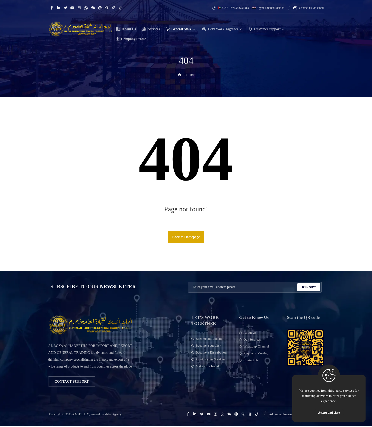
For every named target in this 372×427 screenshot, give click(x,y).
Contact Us (250, 360)
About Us (249, 332)
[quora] (106, 7)
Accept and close (329, 412)
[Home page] (179, 74)
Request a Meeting (255, 353)
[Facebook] (51, 7)
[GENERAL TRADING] (80, 29)
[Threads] (113, 7)
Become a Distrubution (211, 352)
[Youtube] (72, 7)
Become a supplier (208, 345)
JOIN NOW (309, 287)
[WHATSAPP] (86, 7)
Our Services (252, 339)
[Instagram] (79, 7)
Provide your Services (210, 359)
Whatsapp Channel (256, 346)
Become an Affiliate (209, 338)
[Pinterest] (99, 7)
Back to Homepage (186, 237)
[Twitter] (65, 7)
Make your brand (207, 366)
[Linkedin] (58, 7)
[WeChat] (93, 7)
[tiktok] (120, 7)
